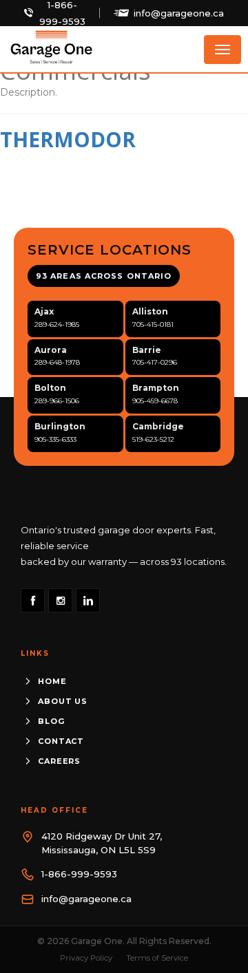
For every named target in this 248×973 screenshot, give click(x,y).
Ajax (44, 311)
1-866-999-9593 (79, 873)
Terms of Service (157, 958)
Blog (51, 721)
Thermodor (68, 139)
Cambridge (158, 426)
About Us (62, 701)
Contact (61, 741)
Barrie (146, 350)
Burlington (59, 426)
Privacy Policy (86, 958)
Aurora (50, 350)
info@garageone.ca (179, 13)
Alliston (150, 311)
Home (52, 681)
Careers (59, 761)
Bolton (50, 388)
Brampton (155, 388)
